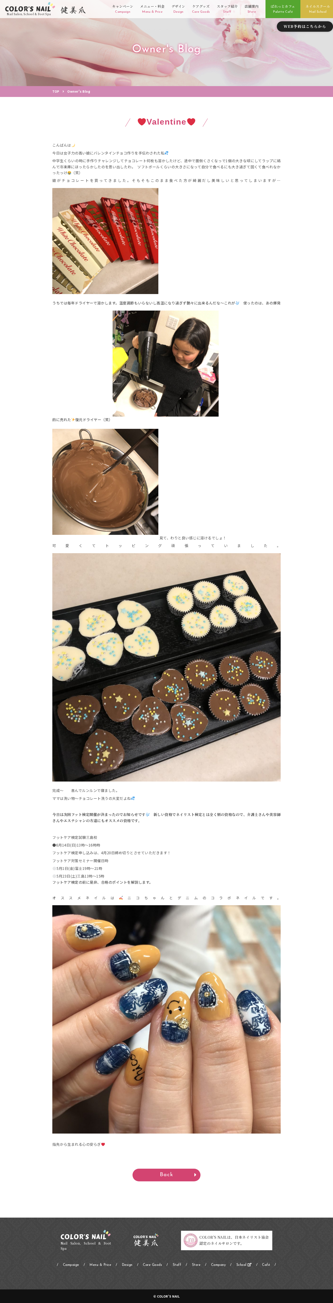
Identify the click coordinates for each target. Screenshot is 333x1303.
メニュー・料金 (152, 9)
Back (166, 1175)
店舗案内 (252, 9)
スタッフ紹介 (227, 9)
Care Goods (152, 1265)
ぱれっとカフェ (283, 9)
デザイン (178, 9)
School (242, 1265)
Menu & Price (100, 1265)
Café (266, 1265)
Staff (177, 1265)
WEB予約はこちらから (305, 26)
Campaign (71, 1265)
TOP (55, 91)
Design (127, 1265)
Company (218, 1265)
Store (196, 1265)
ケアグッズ (201, 9)
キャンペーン (122, 9)
